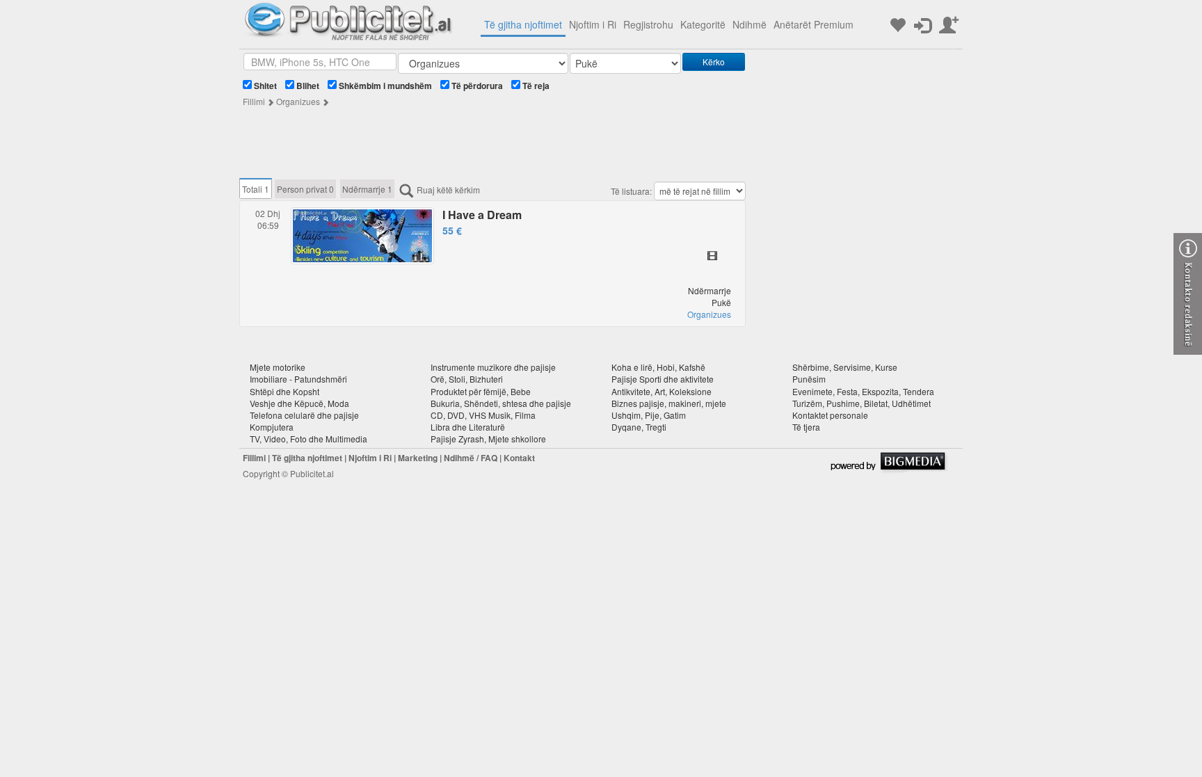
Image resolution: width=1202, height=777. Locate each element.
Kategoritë (703, 24)
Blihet (306, 85)
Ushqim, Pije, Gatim (648, 415)
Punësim (809, 379)
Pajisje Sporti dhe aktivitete (662, 379)
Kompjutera (272, 427)
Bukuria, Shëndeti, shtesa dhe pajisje (501, 403)
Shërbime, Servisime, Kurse (844, 367)
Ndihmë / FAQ (470, 457)
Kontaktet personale (830, 415)
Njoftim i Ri (592, 24)
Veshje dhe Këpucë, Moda (299, 403)
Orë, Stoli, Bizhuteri (467, 379)
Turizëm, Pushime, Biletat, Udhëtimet (861, 403)
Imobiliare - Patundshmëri (298, 379)
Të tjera (806, 427)
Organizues (298, 101)
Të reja (535, 85)
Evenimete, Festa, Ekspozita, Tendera (863, 391)
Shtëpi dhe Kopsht (284, 391)
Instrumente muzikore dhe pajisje (493, 367)
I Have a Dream (482, 215)
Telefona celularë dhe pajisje (304, 415)
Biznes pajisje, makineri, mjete (668, 403)
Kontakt (519, 457)
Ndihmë (749, 24)
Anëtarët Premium (814, 24)
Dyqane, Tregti (638, 427)
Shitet (264, 85)
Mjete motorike (277, 367)
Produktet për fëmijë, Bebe (481, 391)
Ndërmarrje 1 (367, 189)
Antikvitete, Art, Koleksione (661, 391)
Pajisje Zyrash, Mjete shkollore (488, 438)
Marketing (418, 457)
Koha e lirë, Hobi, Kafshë (658, 367)
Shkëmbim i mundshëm (384, 85)
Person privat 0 (305, 189)
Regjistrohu (648, 24)
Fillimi (254, 101)
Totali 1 (255, 189)
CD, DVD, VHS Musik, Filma (483, 415)
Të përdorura (476, 85)
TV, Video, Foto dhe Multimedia (308, 438)
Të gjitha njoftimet (523, 24)
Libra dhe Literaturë (468, 427)
